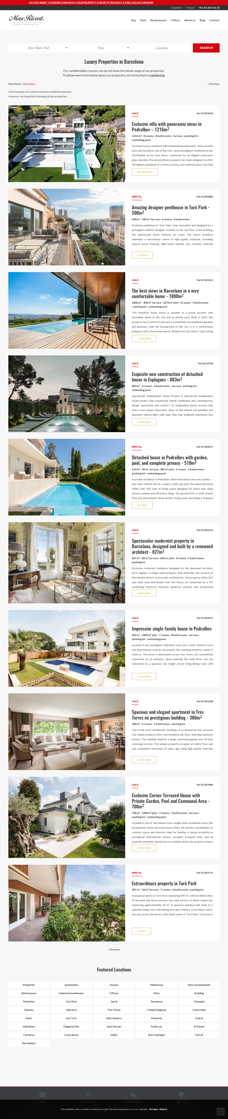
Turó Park (71, 1001)
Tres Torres (114, 1009)
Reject (163, 1109)
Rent (143, 20)
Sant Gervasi (114, 1026)
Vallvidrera (29, 1026)
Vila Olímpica (114, 1018)
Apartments (71, 984)
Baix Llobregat (156, 1034)
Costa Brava (71, 1034)
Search (206, 48)
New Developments (199, 984)
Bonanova (156, 1001)
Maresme (156, 1018)
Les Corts (71, 1018)
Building (199, 993)
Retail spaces (158, 20)
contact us (157, 75)
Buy (133, 20)
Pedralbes (29, 1001)
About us (189, 20)
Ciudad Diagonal (156, 1009)
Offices (175, 20)
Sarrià (114, 1001)
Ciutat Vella (199, 1009)
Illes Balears (29, 1043)
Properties (29, 984)
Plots (157, 993)
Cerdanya (28, 1034)
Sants (29, 1018)
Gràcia (199, 1018)
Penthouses (156, 984)
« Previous (214, 83)
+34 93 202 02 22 (209, 7)
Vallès (113, 1034)
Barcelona (29, 83)
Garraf (199, 1034)
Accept (153, 1109)
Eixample (199, 1001)
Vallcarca (71, 1009)
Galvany (29, 1009)
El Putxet (199, 1026)
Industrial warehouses (71, 993)
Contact (214, 20)
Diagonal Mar (71, 1026)
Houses (114, 984)
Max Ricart (14, 83)
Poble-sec (156, 1026)
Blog (202, 20)
